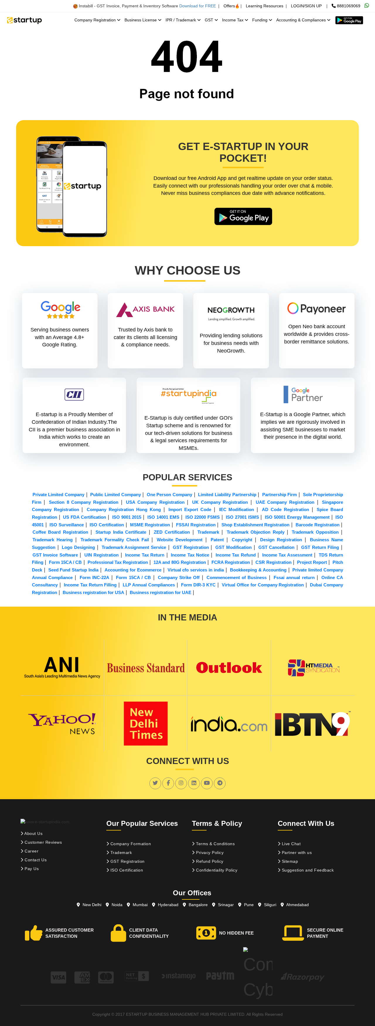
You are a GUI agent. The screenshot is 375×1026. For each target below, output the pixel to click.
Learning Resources (264, 6)
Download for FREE (197, 6)
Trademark (208, 532)
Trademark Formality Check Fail (115, 539)
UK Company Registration (220, 502)
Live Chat (290, 843)
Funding (260, 20)
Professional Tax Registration (118, 562)
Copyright (242, 539)
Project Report (312, 562)
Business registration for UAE (160, 592)
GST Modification (233, 547)
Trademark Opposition (315, 532)
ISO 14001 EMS (163, 517)
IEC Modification (236, 509)
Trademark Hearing (53, 539)
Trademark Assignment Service (134, 547)
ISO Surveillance (67, 524)
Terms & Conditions (215, 843)
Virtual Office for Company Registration (263, 584)
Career (31, 851)
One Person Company (169, 494)
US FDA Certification (84, 517)
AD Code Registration (285, 509)
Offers (229, 6)
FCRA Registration (231, 562)
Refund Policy (209, 861)
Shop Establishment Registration (255, 524)
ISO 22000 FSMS (202, 517)
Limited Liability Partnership (227, 494)
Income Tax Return (144, 554)
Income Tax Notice (190, 554)
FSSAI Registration (196, 524)
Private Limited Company (58, 494)
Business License (141, 20)
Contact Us (35, 859)
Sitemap (289, 861)
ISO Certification (107, 524)
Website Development (179, 539)
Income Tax (233, 20)
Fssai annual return (294, 577)
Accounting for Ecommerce (133, 569)
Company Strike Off (179, 577)
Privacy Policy (209, 852)
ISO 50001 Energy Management (297, 517)
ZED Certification (172, 532)
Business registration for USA (93, 592)
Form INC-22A (94, 577)
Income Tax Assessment (287, 554)
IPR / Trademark (181, 20)
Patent (217, 539)
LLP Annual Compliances (149, 584)
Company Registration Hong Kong (124, 509)
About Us (33, 833)
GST (209, 20)
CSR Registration (273, 562)
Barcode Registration (318, 524)
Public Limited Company (115, 494)
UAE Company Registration (285, 502)
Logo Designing (78, 547)
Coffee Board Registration (60, 532)
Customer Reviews (42, 842)
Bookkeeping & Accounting (258, 569)
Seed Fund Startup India (73, 569)
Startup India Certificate (121, 532)
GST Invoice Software (55, 554)
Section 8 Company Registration (83, 502)
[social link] (155, 783)
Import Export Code (189, 509)
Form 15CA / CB (65, 562)
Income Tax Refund (236, 554)
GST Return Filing (320, 547)
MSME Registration (150, 524)
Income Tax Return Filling (90, 584)
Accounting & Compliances (301, 20)
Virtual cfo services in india (196, 569)
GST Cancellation (276, 547)
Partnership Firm (279, 494)
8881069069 (348, 6)
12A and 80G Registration (180, 562)
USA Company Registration (155, 502)
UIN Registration (101, 554)
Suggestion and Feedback (307, 870)
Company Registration (95, 20)
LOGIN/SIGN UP (306, 6)
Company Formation (130, 843)
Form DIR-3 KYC (198, 584)
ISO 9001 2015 (127, 517)
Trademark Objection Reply (255, 532)
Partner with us (296, 852)
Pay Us (31, 868)
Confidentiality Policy (216, 870)
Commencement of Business (237, 577)
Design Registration (281, 539)
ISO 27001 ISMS (242, 517)
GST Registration (191, 547)
